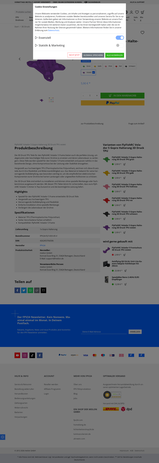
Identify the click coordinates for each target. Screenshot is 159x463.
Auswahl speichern (93, 55)
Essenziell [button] (45, 38)
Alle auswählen (115, 55)
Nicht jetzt (74, 55)
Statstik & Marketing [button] (52, 45)
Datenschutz (53, 30)
